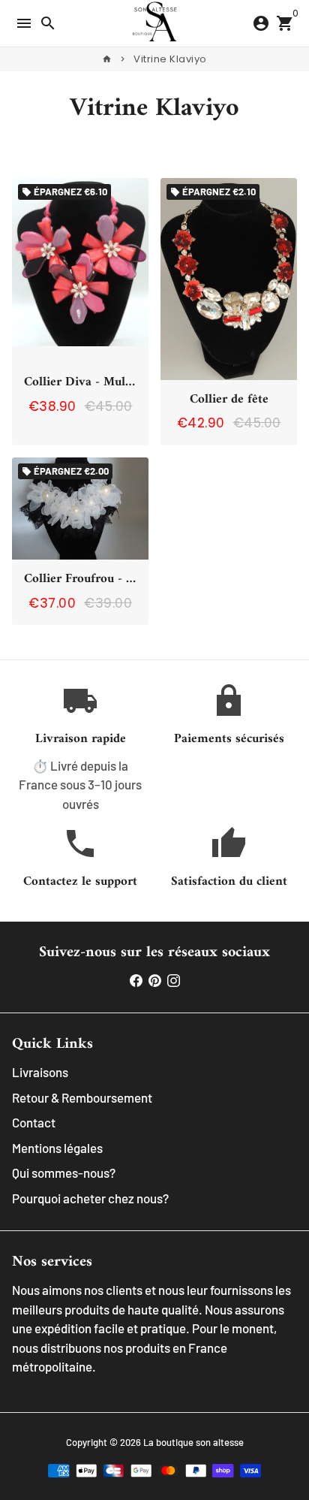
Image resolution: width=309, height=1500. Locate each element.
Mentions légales (57, 1147)
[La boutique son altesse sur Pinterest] (154, 980)
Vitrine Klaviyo (170, 59)
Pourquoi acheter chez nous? (90, 1198)
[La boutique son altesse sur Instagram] (173, 980)
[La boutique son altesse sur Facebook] (136, 980)
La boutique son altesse (193, 1442)
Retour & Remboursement (82, 1097)
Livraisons (40, 1071)
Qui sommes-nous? (64, 1172)
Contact (34, 1122)
